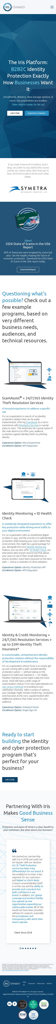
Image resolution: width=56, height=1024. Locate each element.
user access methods (12, 687)
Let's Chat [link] (14, 113)
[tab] (26, 155)
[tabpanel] (28, 891)
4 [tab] (28, 948)
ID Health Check (38, 550)
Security (18, 994)
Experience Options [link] (37, 113)
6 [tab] (33, 948)
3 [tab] (25, 948)
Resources (41, 983)
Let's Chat (9, 779)
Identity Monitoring (36, 547)
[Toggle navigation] (52, 7)
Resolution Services (29, 425)
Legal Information (9, 994)
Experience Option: (12, 442)
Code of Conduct (27, 994)
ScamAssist (31, 422)
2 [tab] (23, 948)
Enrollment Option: (12, 445)
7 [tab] (35, 948)
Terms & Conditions (40, 994)
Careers (49, 983)
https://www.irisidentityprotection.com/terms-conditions (15, 970)
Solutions (31, 983)
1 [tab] (20, 948)
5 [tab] (30, 948)
